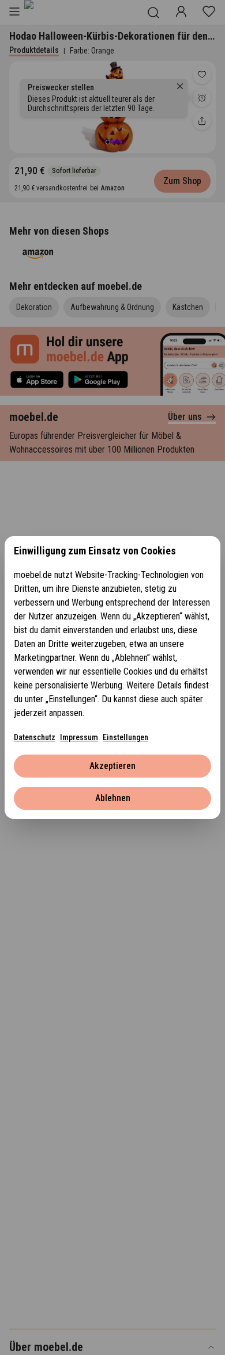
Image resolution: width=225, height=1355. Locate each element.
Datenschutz (34, 737)
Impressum (79, 737)
